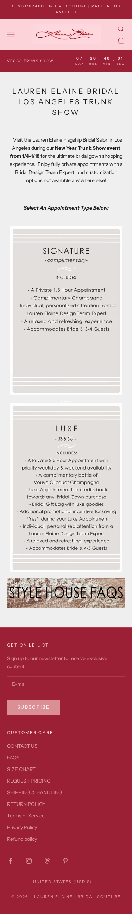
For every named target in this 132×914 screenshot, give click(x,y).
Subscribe (33, 707)
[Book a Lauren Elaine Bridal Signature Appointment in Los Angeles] (66, 310)
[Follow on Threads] (47, 860)
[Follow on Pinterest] (65, 860)
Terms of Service (26, 816)
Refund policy (22, 839)
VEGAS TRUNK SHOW (30, 60)
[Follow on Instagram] (28, 860)
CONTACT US (22, 746)
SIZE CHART (21, 769)
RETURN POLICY (26, 804)
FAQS (13, 757)
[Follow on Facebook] (10, 860)
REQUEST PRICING (29, 781)
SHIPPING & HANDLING (34, 792)
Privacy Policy (22, 827)
